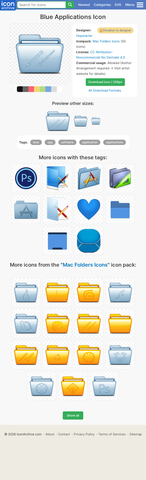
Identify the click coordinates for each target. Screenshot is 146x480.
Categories (102, 5)
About (49, 434)
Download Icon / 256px (105, 82)
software (67, 142)
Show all (73, 415)
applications (114, 142)
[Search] (70, 4)
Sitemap (135, 434)
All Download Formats (104, 90)
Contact (64, 434)
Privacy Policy (84, 434)
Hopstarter (84, 36)
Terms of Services (112, 434)
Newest (84, 5)
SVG (118, 5)
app (50, 142)
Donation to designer (117, 30)
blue (36, 142)
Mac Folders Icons (106, 41)
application (90, 142)
